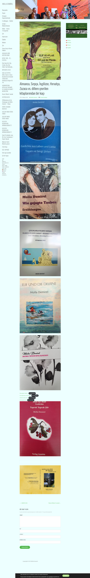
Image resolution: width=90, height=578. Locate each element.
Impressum (4, 36)
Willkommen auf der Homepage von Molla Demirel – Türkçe (7, 102)
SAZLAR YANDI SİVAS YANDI (7, 113)
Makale (4, 42)
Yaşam (3, 13)
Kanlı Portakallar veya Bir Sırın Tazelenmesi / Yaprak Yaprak (7, 137)
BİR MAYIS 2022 (6, 70)
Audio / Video (4, 168)
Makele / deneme (4, 165)
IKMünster (4, 161)
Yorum (21, 515)
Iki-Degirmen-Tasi (23, 400)
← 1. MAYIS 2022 (23, 503)
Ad (20, 529)
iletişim (3, 172)
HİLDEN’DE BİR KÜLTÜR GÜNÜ (6, 54)
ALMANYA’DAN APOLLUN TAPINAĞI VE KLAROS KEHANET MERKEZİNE (7, 88)
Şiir (3, 33)
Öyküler (4, 39)
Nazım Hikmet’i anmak (7, 94)
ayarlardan (51, 576)
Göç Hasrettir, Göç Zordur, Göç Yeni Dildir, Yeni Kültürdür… (7, 65)
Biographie (4, 10)
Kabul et (65, 575)
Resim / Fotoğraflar (5, 166)
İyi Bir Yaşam (5, 155)
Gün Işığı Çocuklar (6, 153)
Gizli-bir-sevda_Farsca (24, 397)
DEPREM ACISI (6, 97)
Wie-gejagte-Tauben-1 (24, 393)
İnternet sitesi (23, 540)
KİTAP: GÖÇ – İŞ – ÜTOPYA (6, 59)
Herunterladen (32, 393)
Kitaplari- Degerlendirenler (6, 17)
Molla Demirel (7, 3)
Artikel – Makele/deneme (6, 25)
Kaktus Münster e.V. (5, 162)
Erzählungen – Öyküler (7, 21)
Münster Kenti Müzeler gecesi (6, 143)
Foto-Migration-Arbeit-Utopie (25, 395)
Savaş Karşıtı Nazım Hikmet (7, 49)
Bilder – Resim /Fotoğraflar (5, 30)
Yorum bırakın (43, 97)
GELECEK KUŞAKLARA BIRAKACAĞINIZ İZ (7, 123)
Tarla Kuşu (4, 147)
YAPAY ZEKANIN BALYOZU (6, 108)
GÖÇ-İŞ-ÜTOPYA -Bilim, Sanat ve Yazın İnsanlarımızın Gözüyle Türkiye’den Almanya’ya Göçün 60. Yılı (7, 78)
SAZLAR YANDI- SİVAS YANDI (6, 117)
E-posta (21, 534)
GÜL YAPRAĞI (5, 150)
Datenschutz (4, 175)
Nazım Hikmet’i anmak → (55, 503)
